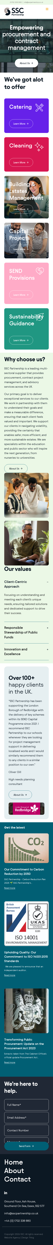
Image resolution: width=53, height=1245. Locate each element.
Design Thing (28, 1237)
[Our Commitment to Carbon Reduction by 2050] (26, 848)
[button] (26, 584)
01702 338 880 (16, 2)
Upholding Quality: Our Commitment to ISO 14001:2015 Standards (26, 957)
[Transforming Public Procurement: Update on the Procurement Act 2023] (26, 1010)
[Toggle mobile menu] (47, 9)
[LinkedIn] (5, 1192)
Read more (9, 888)
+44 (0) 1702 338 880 (17, 1220)
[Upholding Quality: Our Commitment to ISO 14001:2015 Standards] (26, 923)
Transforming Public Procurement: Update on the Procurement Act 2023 (24, 1044)
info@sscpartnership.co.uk (33, 2)
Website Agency (12, 1237)
